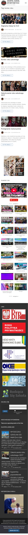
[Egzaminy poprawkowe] (5, 478)
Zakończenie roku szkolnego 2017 (12, 94)
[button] (15, 204)
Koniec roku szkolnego (10, 60)
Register (18, 413)
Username (5, 405)
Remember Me (18, 410)
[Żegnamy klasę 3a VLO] (14, 19)
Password (5, 408)
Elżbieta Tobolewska (9, 29)
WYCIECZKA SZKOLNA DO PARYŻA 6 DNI (16, 434)
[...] (23, 445)
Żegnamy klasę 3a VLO (10, 26)
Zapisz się (14, 200)
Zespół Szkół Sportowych (13, 2)
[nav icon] (25, 2)
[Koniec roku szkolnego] (14, 52)
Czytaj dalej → (6, 41)
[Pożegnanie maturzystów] (14, 121)
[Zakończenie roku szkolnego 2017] (14, 86)
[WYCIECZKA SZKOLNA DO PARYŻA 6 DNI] (5, 438)
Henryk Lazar (7, 63)
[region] (14, 166)
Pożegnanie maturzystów (11, 129)
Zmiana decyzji (14, 530)
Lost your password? (18, 412)
